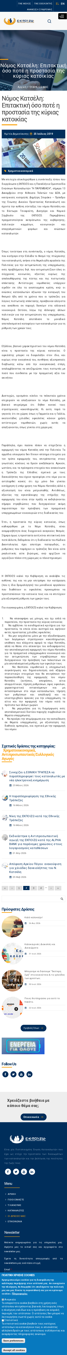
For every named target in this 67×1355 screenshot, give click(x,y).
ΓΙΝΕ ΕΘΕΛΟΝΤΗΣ (43, 3)
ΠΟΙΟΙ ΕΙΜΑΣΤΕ (16, 1199)
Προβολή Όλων (31, 1028)
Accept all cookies (14, 1350)
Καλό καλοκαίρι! (34, 917)
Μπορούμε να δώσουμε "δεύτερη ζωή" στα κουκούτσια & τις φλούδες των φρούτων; (45, 975)
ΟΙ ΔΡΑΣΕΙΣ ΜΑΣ (39, 87)
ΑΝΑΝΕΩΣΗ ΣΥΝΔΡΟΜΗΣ (39, 9)
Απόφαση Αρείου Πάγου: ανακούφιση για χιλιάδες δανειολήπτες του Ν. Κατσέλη (35, 868)
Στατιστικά (11, 1320)
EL (57, 3)
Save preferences (13, 1340)
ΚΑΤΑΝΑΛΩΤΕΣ (16, 1210)
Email (8, 1269)
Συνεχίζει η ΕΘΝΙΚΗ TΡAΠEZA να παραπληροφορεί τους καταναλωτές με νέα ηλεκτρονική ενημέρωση (37, 776)
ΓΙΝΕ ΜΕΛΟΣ (24, 3)
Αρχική (22, 87)
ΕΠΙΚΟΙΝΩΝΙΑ (15, 1221)
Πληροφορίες (19, 1293)
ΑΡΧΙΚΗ (12, 1194)
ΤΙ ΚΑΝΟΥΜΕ (14, 1205)
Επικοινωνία (31, 1117)
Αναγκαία (10, 1299)
